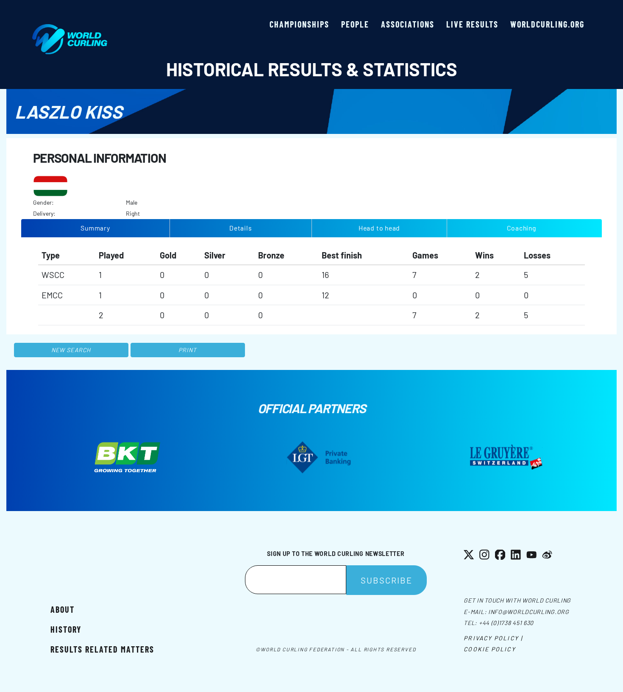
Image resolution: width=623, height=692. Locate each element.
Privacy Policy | (493, 638)
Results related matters (102, 649)
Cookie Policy (489, 649)
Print (187, 349)
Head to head (379, 228)
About (62, 609)
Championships (299, 24)
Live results (472, 24)
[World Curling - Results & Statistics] (70, 28)
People (355, 24)
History (65, 629)
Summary (95, 228)
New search (71, 349)
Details (240, 228)
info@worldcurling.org (528, 611)
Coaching (521, 228)
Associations (407, 24)
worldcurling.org (547, 24)
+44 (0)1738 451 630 (506, 622)
